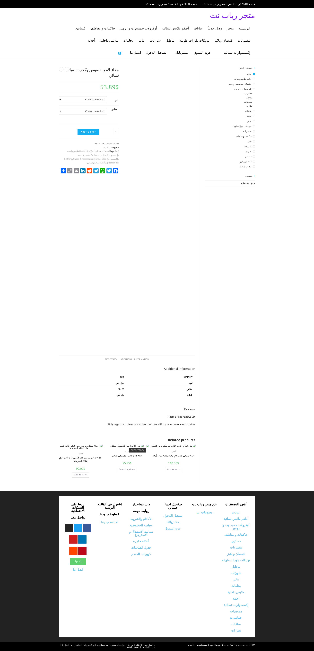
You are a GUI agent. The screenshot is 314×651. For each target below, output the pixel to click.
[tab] (135, 359)
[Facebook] (87, 528)
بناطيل (249, 116)
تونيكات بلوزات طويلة (242, 126)
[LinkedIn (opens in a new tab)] (79, 4)
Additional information (135, 359)
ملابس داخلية (246, 166)
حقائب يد (248, 93)
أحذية (106, 147)
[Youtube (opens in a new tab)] (84, 4)
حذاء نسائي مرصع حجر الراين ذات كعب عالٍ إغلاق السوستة (80, 459)
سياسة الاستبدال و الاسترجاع (141, 533)
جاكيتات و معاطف (244, 136)
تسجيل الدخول (172, 516)
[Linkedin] (82, 539)
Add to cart (88, 132)
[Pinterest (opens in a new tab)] (70, 4)
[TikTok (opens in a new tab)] (88, 4)
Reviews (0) (111, 359)
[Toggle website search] (111, 53)
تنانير (249, 121)
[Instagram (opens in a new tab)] (75, 4)
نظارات (249, 105)
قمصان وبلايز (246, 161)
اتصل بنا (78, 569)
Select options (127, 469)
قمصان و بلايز (236, 554)
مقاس (114, 109)
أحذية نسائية (99, 162)
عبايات (249, 151)
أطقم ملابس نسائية (243, 79)
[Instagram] (69, 528)
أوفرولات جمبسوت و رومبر (240, 84)
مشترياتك (173, 522)
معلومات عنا (204, 512)
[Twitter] (78, 528)
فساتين (248, 156)
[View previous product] (67, 69)
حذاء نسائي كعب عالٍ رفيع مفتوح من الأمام (173, 455)
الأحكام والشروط (141, 519)
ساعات (249, 97)
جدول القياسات (141, 547)
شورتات (248, 146)
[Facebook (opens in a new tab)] (65, 4)
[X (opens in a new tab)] (61, 4)
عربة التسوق (173, 528)
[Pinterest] (82, 551)
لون (115, 100)
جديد (249, 141)
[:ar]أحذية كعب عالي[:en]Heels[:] (99, 151)
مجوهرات (248, 101)
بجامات (248, 111)
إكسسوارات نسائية (243, 89)
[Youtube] (73, 539)
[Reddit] (73, 551)
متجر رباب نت (232, 15)
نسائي (90, 162)
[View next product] (61, 69)
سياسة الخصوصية (141, 525)
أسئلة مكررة (141, 541)
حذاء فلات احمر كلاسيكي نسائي (127, 455)
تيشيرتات (247, 131)
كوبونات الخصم (141, 554)
